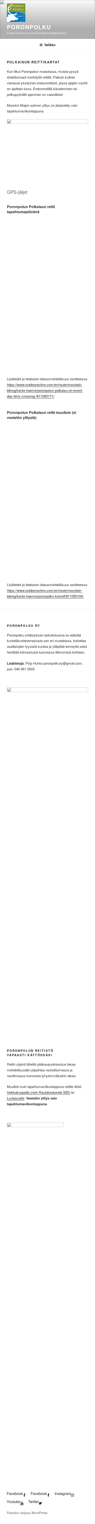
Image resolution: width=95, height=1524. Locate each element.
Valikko (50, 44)
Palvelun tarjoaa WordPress (27, 1512)
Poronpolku (29, 27)
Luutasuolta (15, 1098)
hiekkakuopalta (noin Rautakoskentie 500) (38, 1092)
